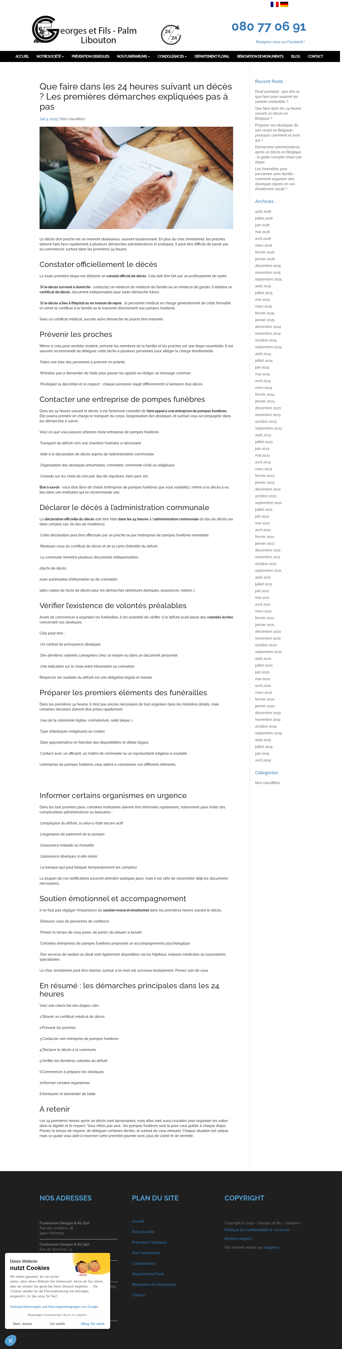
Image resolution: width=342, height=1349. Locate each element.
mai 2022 (262, 523)
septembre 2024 (268, 347)
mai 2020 (262, 679)
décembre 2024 (268, 327)
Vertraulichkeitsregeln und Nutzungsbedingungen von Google (54, 1307)
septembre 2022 (268, 503)
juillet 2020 (264, 665)
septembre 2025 (268, 279)
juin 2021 (262, 591)
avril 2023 (263, 462)
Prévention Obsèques (149, 1242)
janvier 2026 (265, 259)
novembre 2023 (268, 415)
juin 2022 (262, 516)
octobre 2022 (265, 496)
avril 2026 (263, 239)
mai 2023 (262, 455)
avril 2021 (262, 604)
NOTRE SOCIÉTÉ (49, 56)
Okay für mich (93, 1324)
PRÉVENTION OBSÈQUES (90, 56)
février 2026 (264, 252)
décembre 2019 (268, 713)
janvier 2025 (265, 320)
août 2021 (263, 577)
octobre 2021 (265, 564)
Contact (138, 1295)
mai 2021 (262, 598)
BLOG (295, 56)
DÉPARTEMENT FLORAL (212, 56)
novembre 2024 (268, 333)
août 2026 (263, 211)
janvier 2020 (265, 706)
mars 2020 (263, 692)
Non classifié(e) (72, 119)
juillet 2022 (263, 510)
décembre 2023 (268, 408)
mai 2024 (262, 374)
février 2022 (264, 537)
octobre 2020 (266, 645)
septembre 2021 (268, 571)
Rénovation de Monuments (154, 1285)
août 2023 (263, 435)
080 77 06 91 (268, 26)
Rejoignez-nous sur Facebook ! (280, 42)
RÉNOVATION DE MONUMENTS (260, 56)
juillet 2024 (264, 361)
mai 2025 (262, 300)
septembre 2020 (268, 652)
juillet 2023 (264, 442)
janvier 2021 (264, 625)
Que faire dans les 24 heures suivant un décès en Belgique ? (278, 113)
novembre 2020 (268, 638)
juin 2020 (262, 672)
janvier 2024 (265, 401)
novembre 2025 (268, 272)
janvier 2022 (264, 543)
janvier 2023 (265, 482)
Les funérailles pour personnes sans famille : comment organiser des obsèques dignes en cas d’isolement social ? (275, 179)
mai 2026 (262, 232)
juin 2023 (262, 449)
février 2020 (265, 699)
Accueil (138, 1221)
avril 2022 (263, 530)
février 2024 (264, 394)
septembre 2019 (268, 733)
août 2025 (263, 286)
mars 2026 (263, 245)
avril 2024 (263, 381)
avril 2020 (263, 686)
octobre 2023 (266, 421)
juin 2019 (262, 753)
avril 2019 (263, 760)
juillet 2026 (264, 218)
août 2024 (263, 354)
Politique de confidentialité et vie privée (257, 1230)
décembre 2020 (268, 631)
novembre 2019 (267, 720)
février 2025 (264, 313)
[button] (11, 1340)
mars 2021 (263, 611)
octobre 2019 (265, 726)
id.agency (272, 1247)
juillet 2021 (263, 584)
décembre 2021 (267, 550)
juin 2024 (262, 367)
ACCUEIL (22, 56)
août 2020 (263, 659)
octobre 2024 (266, 340)
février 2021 (264, 618)
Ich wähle (57, 1324)
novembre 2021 (267, 557)
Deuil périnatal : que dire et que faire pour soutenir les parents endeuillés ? (277, 97)
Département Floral (148, 1274)
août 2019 (263, 740)
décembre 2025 (268, 266)
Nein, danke (22, 1324)
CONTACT (315, 56)
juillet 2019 (263, 747)
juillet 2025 (264, 293)
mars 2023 (263, 469)
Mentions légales (238, 1239)
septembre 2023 (268, 428)
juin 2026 (262, 225)
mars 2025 (263, 306)
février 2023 (264, 476)
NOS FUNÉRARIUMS (132, 56)
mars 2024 (263, 388)
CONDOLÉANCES (171, 56)
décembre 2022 (268, 489)
